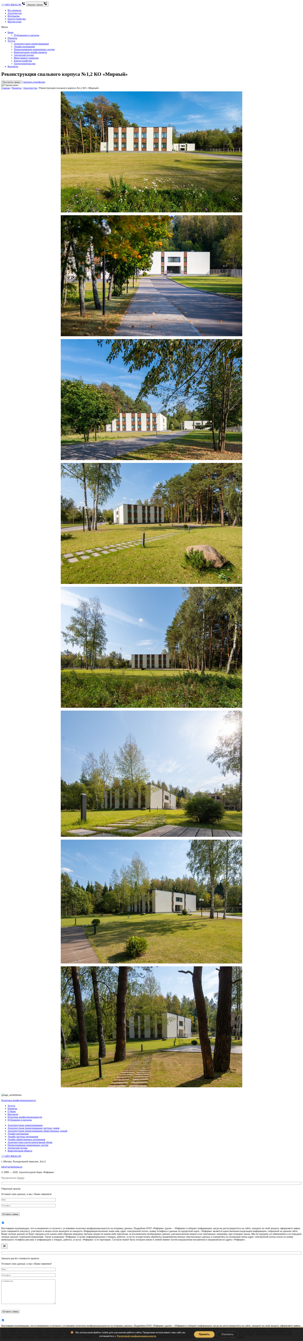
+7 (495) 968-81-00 (11, 1156)
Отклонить (227, 1334)
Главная (5, 88)
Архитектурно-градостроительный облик (30, 1142)
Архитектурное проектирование (25, 1125)
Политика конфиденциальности (18, 1100)
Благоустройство (17, 18)
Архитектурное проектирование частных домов (33, 1128)
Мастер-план (14, 21)
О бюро (12, 1111)
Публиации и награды (20, 1120)
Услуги (11, 1105)
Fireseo (20, 1178)
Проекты (16, 88)
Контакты (13, 1114)
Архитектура (15, 13)
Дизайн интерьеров (18, 1133)
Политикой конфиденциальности (136, 1336)
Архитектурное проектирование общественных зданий (37, 1131)
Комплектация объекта (20, 1150)
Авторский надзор (17, 1148)
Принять (204, 1334)
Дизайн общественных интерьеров (26, 1139)
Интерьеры (14, 16)
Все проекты (14, 10)
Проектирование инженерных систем (28, 1145)
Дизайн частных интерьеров (23, 1136)
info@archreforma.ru (11, 1166)
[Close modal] (4, 1246)
